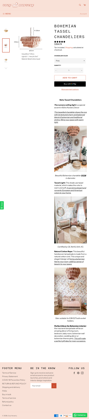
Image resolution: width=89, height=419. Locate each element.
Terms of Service (9, 373)
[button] (60, 42)
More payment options (70, 89)
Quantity (57, 65)
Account (83, 14)
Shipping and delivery (11, 387)
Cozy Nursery (12, 416)
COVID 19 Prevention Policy (13, 380)
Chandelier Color (61, 56)
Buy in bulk (6, 394)
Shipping (69, 47)
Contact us (6, 405)
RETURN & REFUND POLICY (14, 384)
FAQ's (4, 391)
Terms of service (9, 398)
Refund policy (8, 402)
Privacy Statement (10, 376)
